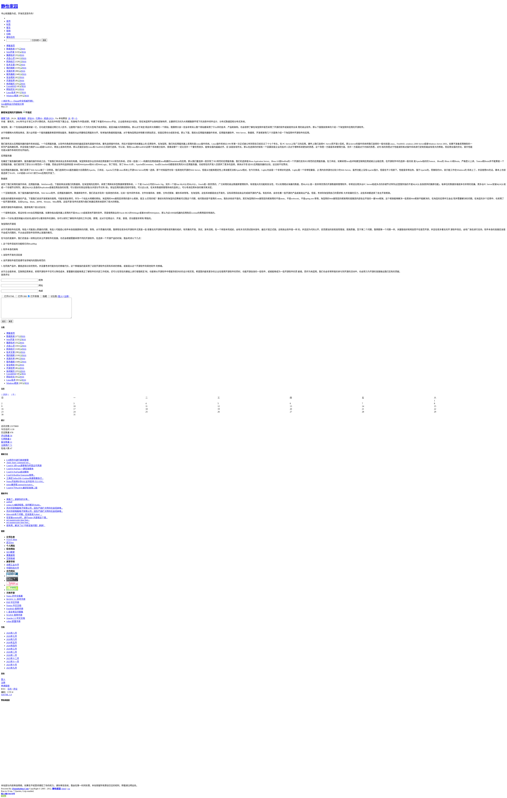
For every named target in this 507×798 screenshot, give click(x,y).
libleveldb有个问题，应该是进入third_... (24, 514)
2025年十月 (11, 665)
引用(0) (39, 118)
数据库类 (10, 49)
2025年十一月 (12, 661)
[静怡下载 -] (12, 580)
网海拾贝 (10, 61)
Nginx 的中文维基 (14, 596)
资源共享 (10, 71)
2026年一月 (11, 655)
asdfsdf (9, 502)
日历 (2, 389)
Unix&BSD (11, 86)
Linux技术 (11, 92)
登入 (3, 679)
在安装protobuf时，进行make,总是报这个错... (27, 517)
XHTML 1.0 (6, 695)
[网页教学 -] (12, 576)
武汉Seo (10, 542)
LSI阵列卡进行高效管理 (17, 460)
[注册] (66, 296)
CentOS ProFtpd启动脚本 (17, 472)
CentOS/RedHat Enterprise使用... (20, 475)
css (68, 789)
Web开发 (10, 52)
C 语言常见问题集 (14, 612)
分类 (2, 327)
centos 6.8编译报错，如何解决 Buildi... (23, 505)
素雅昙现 (10, 555)
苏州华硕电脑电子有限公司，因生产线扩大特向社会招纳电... (34, 508)
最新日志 (4, 454)
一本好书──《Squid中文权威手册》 (17, 101)
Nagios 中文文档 (13, 605)
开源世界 (10, 80)
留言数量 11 (6, 442)
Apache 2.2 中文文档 (15, 618)
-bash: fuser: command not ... (18, 462)
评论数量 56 (6, 436)
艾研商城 (10, 558)
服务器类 (10, 74)
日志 (10, 689)
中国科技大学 (12, 568)
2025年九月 (11, 668)
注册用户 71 (6, 445)
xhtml (63, 789)
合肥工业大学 (12, 565)
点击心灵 (10, 58)
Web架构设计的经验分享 (12, 104)
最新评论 (4, 493)
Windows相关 (12, 96)
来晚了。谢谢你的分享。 (18, 499)
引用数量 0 (6, 439)
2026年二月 (11, 652)
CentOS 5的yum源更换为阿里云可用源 (24, 465)
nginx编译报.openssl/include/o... (20, 485)
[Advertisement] (489, 136)
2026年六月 (11, 639)
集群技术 (10, 55)
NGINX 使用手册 (14, 615)
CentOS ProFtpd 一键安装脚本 (20, 469)
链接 (2, 531)
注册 (3, 682)
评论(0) (30, 118)
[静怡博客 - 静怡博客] (12, 590)
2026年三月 (11, 649)
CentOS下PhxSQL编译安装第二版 (21, 488)
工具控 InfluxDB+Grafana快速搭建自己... (24, 478)
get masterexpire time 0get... (18, 520)
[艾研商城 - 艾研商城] (12, 585)
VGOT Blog (11, 539)
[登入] (60, 296)
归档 (2, 627)
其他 (2, 674)
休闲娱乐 (10, 84)
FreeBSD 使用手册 (14, 609)
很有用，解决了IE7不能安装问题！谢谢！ (25, 525)
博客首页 (10, 46)
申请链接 (5, 686)
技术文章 (10, 65)
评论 (15, 689)
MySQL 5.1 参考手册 (15, 599)
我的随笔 (10, 68)
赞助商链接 (5, 700)
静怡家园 (9, 6)
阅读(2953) (49, 118)
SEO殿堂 (10, 552)
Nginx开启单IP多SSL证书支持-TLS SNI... (25, 481)
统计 (2, 420)
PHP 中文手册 (12, 602)
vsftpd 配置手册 (13, 621)
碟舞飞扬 (5, 118)
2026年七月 (11, 636)
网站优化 (10, 89)
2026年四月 (11, 646)
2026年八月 (11, 633)
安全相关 (10, 77)
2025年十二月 (12, 658)
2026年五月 (11, 642)
